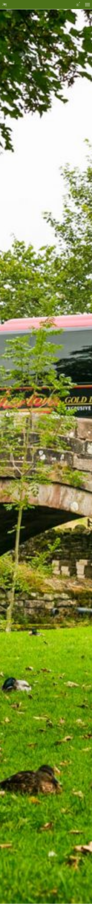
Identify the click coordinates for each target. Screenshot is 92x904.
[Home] (4, 4)
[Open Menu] (87, 4)
